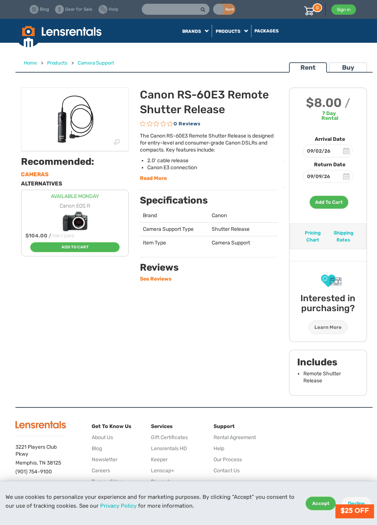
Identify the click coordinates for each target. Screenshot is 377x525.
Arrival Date (330, 139)
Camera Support (96, 63)
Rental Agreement (235, 437)
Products (57, 63)
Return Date (329, 164)
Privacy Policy (118, 506)
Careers (101, 470)
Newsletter (104, 459)
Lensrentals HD (169, 448)
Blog (97, 448)
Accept (321, 503)
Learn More (328, 327)
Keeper (159, 459)
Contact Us (227, 470)
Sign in (343, 9)
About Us (102, 437)
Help (219, 448)
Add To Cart (329, 202)
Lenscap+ (163, 470)
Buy (348, 67)
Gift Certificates (169, 437)
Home (30, 63)
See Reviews (156, 279)
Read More (153, 178)
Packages (266, 31)
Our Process (228, 459)
